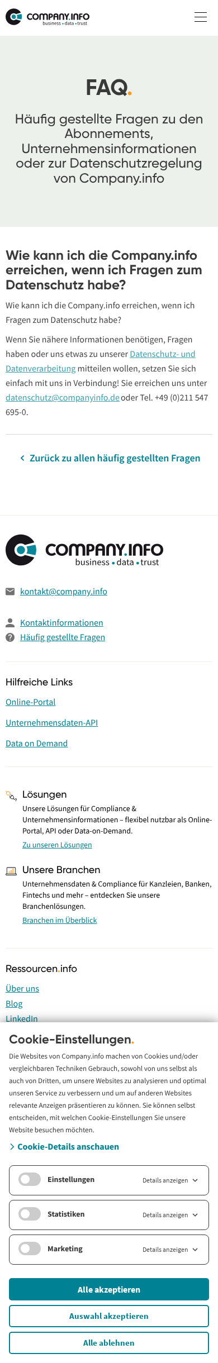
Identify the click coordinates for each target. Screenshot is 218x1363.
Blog (14, 1003)
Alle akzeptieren (109, 1289)
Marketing (65, 1248)
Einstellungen (71, 1179)
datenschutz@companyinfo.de (63, 397)
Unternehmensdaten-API (52, 722)
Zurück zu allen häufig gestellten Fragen (113, 457)
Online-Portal (30, 702)
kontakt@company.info (63, 591)
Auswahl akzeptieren (109, 1315)
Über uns (22, 988)
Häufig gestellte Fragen (62, 637)
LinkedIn (22, 1018)
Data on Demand (37, 743)
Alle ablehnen (109, 1342)
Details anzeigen (165, 1180)
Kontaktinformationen (61, 622)
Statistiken (66, 1214)
